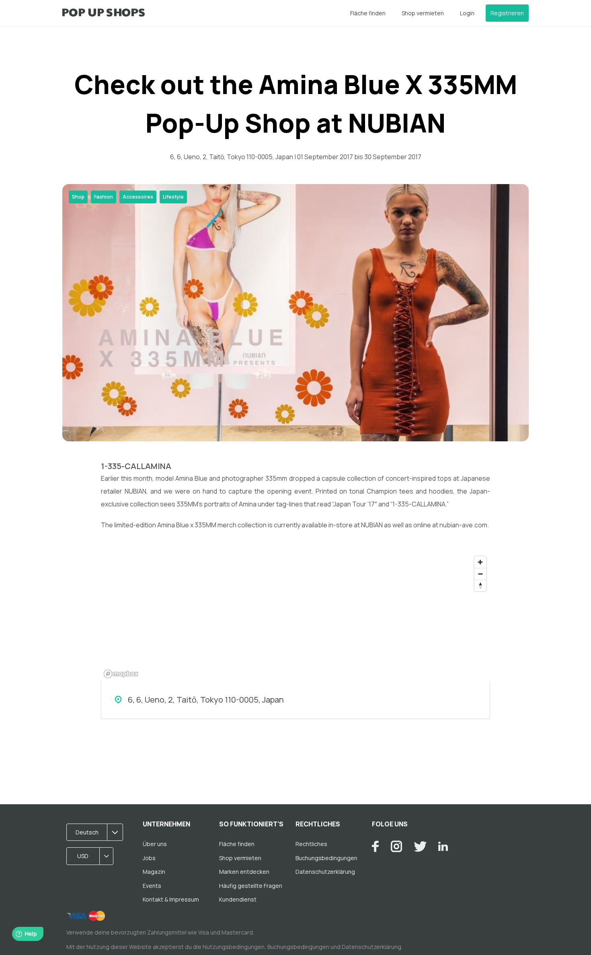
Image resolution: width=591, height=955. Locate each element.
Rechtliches (311, 844)
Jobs (149, 858)
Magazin (154, 871)
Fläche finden (368, 13)
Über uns (155, 844)
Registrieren (507, 13)
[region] (295, 616)
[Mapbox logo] (121, 673)
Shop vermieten (423, 13)
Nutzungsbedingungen (234, 947)
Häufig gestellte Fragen (250, 885)
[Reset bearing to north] (480, 585)
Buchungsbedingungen (326, 858)
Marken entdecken (244, 871)
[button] (97, 832)
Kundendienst (238, 899)
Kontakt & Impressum (171, 899)
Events (152, 885)
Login (467, 13)
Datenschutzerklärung (325, 871)
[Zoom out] (480, 574)
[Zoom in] (480, 562)
